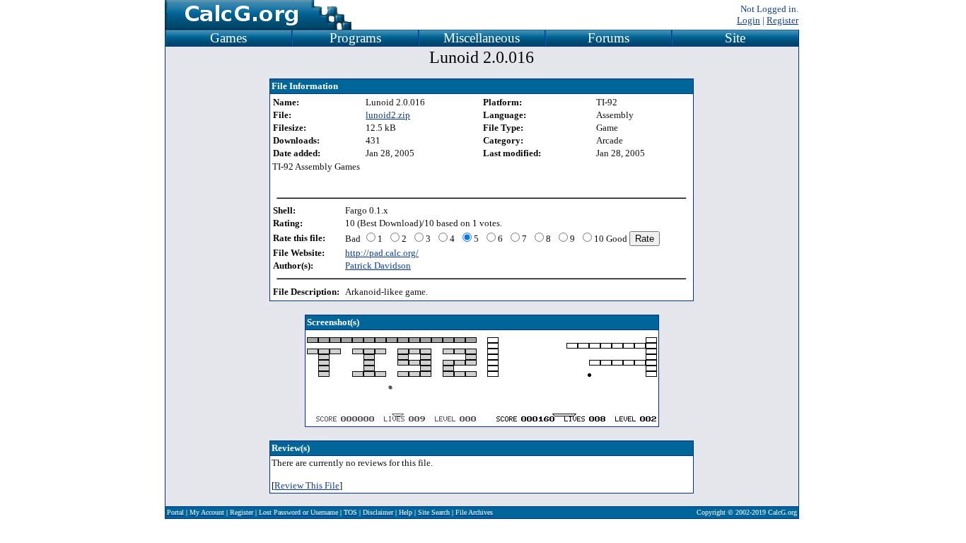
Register (782, 20)
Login (748, 20)
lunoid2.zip (388, 115)
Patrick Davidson (378, 265)
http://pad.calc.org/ (382, 252)
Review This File (306, 485)
